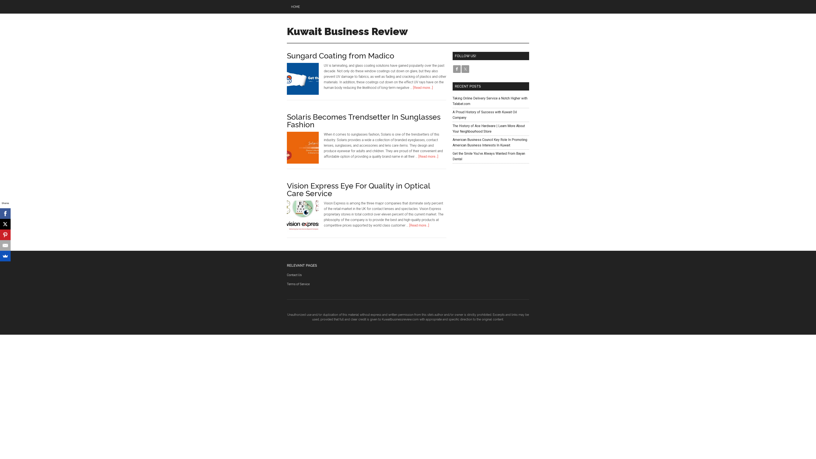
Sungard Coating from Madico (340, 55)
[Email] (5, 245)
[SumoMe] (5, 256)
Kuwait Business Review (347, 31)
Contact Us (294, 275)
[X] (5, 224)
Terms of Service (298, 284)
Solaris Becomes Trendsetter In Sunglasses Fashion (364, 120)
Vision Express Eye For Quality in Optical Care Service (358, 189)
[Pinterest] (5, 235)
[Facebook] (5, 213)
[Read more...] (423, 88)
